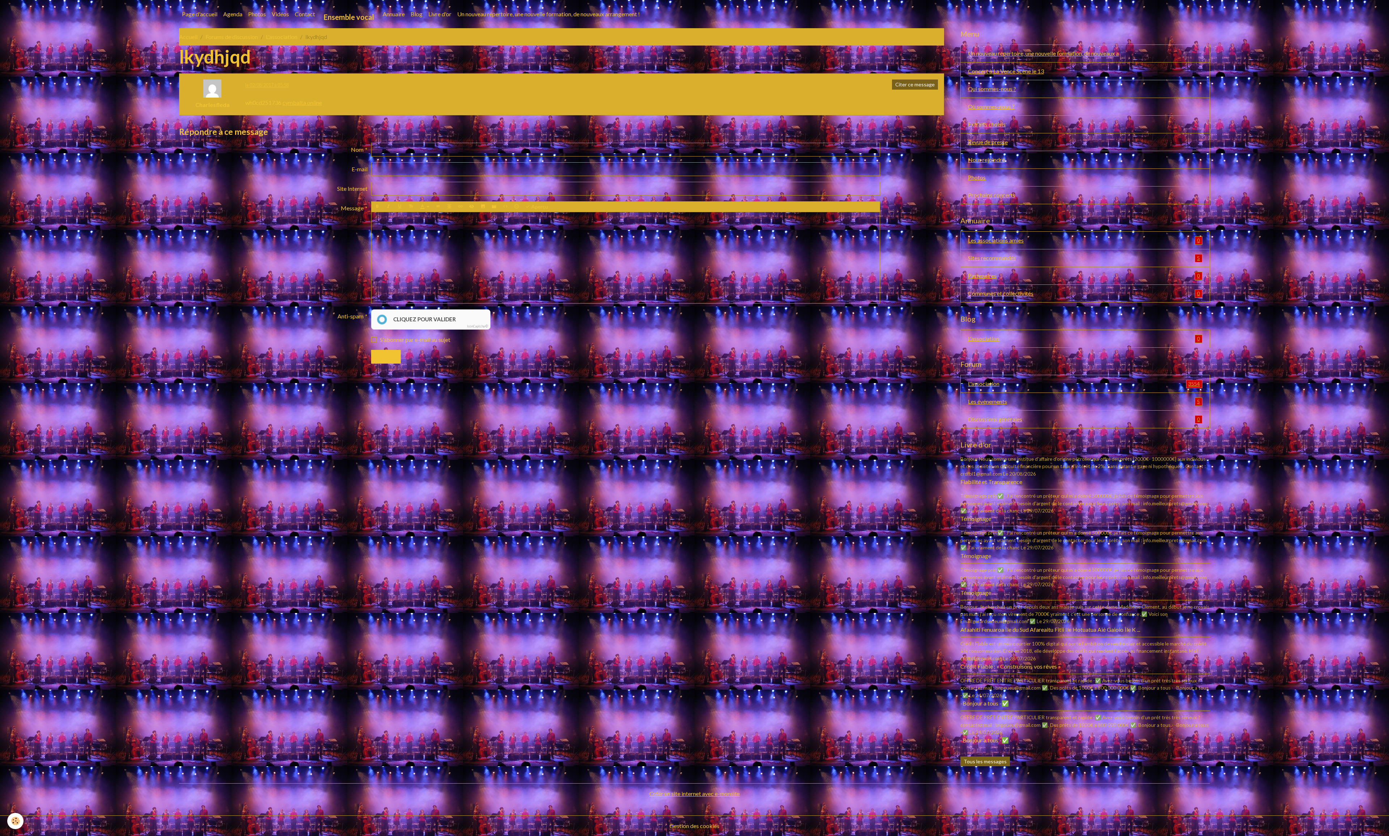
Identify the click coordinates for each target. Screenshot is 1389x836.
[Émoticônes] (516, 207)
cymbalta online (302, 102)
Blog (416, 13)
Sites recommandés (1084, 257)
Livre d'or (439, 13)
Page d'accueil (199, 13)
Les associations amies (1084, 240)
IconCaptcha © (477, 326)
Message (352, 208)
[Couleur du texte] (425, 207)
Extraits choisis (987, 124)
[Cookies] (15, 821)
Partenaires (1084, 275)
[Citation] (438, 207)
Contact (305, 13)
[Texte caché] (471, 207)
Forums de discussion (231, 36)
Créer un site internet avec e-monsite (694, 793)
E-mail (360, 169)
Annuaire (394, 13)
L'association (281, 36)
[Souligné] (399, 207)
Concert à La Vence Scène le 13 (1006, 71)
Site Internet (352, 188)
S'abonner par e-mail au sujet (415, 339)
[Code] (505, 207)
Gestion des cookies (694, 825)
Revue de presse (988, 141)
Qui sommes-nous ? (992, 88)
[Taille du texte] (411, 207)
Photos (257, 13)
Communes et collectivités (1084, 293)
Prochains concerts (991, 195)
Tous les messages (985, 761)
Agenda (232, 13)
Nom (357, 149)
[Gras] (377, 207)
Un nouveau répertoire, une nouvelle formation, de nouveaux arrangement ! (548, 13)
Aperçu (539, 206)
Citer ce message (915, 84)
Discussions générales (1084, 419)
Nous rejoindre (986, 159)
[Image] (483, 207)
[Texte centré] (449, 207)
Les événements (1084, 401)
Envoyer (386, 356)
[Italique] (388, 207)
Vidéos (280, 13)
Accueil (188, 36)
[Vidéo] (494, 207)
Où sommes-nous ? (991, 106)
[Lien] (460, 207)
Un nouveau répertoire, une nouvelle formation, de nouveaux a (1043, 53)
